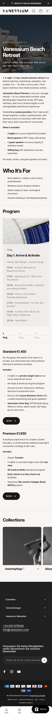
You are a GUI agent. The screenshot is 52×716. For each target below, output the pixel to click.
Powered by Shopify (37, 696)
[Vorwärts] (48, 3)
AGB (36, 699)
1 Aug (6, 335)
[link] (11, 421)
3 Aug (38, 335)
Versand (42, 699)
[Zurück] (4, 3)
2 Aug (22, 335)
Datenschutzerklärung (26, 699)
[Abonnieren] (44, 660)
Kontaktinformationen (26, 702)
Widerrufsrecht (12, 699)
